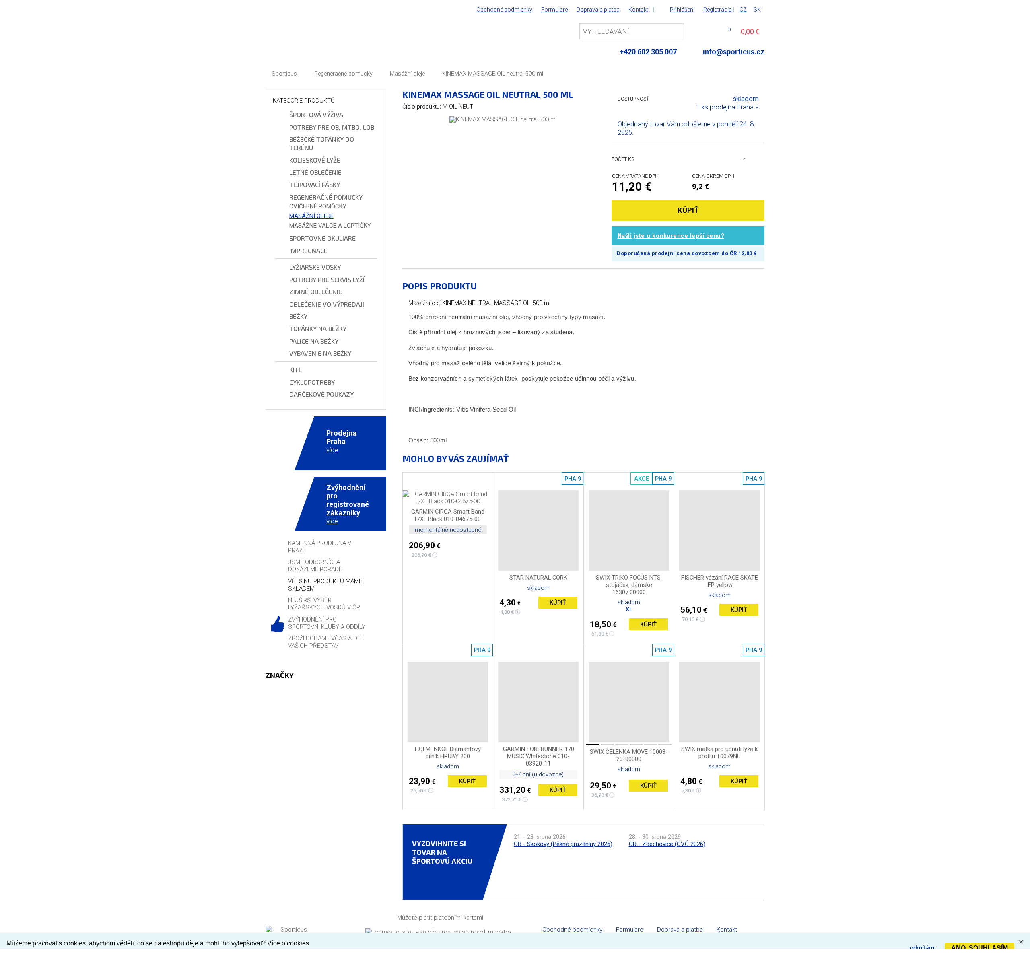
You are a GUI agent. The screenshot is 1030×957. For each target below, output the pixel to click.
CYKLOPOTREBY (312, 382)
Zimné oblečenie (315, 291)
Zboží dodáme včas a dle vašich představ (326, 642)
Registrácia (717, 9)
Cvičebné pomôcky (317, 206)
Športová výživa (316, 114)
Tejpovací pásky (314, 184)
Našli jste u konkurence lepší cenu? (671, 236)
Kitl (295, 369)
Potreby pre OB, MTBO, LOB (331, 127)
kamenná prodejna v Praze (319, 546)
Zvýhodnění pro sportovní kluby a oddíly (326, 623)
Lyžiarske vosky (315, 267)
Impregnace (308, 250)
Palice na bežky (313, 341)
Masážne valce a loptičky (330, 225)
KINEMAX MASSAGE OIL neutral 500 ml (492, 73)
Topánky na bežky (317, 328)
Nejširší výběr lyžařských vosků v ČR (324, 604)
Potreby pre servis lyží (327, 279)
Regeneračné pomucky (343, 73)
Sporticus (284, 73)
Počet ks (623, 159)
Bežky (298, 316)
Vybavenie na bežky (320, 353)
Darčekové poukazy (321, 394)
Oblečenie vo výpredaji (326, 304)
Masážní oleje (407, 73)
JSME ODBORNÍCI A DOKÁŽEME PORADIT (316, 565)
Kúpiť (558, 602)
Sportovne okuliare (322, 238)
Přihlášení (682, 9)
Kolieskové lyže (314, 160)
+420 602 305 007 (648, 51)
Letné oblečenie (315, 172)
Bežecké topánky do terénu (321, 143)
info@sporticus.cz (733, 51)
